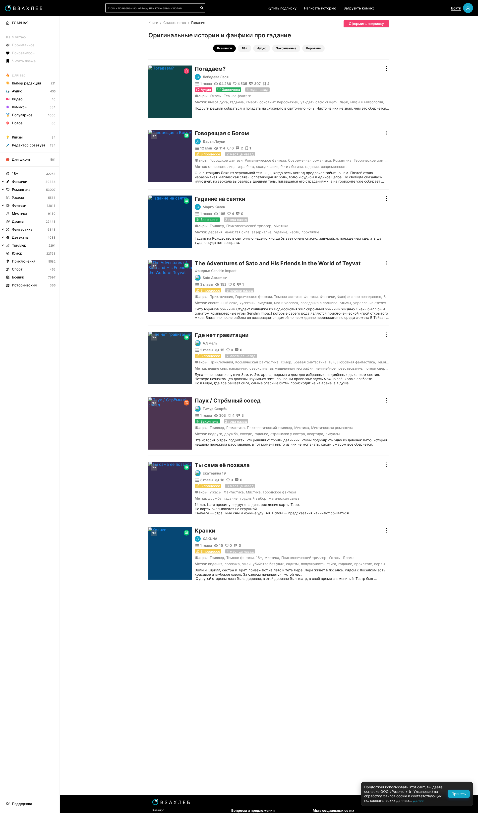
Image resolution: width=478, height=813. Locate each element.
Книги (153, 22)
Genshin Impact (224, 271)
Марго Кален (214, 207)
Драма (349, 557)
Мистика (281, 226)
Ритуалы (332, 434)
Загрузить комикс (359, 8)
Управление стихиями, (372, 303)
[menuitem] (30, 23)
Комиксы (19, 107)
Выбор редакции (26, 83)
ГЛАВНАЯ (20, 23)
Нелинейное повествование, (339, 368)
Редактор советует (29, 145)
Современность (334, 166)
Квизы (17, 137)
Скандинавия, (267, 166)
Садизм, (293, 564)
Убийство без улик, (269, 564)
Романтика (342, 160)
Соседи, (246, 434)
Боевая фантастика (310, 362)
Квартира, (315, 434)
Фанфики (327, 296)
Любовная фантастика (356, 362)
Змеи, (246, 564)
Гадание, (237, 102)
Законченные (286, 48)
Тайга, (332, 564)
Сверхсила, (259, 368)
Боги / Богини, (292, 166)
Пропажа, (233, 564)
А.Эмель (210, 343)
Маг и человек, (286, 303)
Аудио (261, 48)
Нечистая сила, (237, 232)
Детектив (20, 237)
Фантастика (234, 492)
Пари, (344, 102)
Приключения (221, 296)
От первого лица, (222, 166)
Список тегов (174, 22)
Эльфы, (346, 303)
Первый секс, (385, 564)
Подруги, (215, 434)
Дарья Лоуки (214, 141)
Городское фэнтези (226, 160)
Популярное (22, 115)
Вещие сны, (218, 368)
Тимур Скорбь (215, 408)
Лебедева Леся (216, 77)
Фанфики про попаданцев (359, 296)
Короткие (313, 48)
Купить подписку (282, 8)
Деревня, (216, 232)
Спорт (17, 269)
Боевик (18, 277)
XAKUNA (210, 539)
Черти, (295, 232)
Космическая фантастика (257, 362)
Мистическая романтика (332, 427)
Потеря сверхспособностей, (388, 368)
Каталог (158, 810)
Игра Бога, (246, 166)
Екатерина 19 (214, 473)
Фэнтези (311, 296)
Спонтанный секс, (223, 303)
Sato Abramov (215, 277)
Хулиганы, (247, 303)
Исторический (24, 285)
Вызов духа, (218, 102)
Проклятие (310, 232)
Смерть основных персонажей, (272, 102)
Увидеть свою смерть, (319, 102)
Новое (17, 123)
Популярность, (313, 564)
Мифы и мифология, (367, 102)
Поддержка (22, 804)
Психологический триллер (248, 226)
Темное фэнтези (237, 96)
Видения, (265, 303)
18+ (244, 48)
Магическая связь (284, 498)
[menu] (30, 152)
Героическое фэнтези (372, 160)
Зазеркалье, (262, 232)
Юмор (286, 362)
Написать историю (320, 8)
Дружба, (231, 434)
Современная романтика (309, 160)
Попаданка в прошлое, (319, 303)
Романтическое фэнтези (265, 160)
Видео (17, 99)
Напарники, (238, 368)
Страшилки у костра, (288, 434)
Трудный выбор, (253, 498)
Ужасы (216, 96)
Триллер (217, 226)
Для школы (21, 159)
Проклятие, (363, 564)
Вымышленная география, (292, 368)
